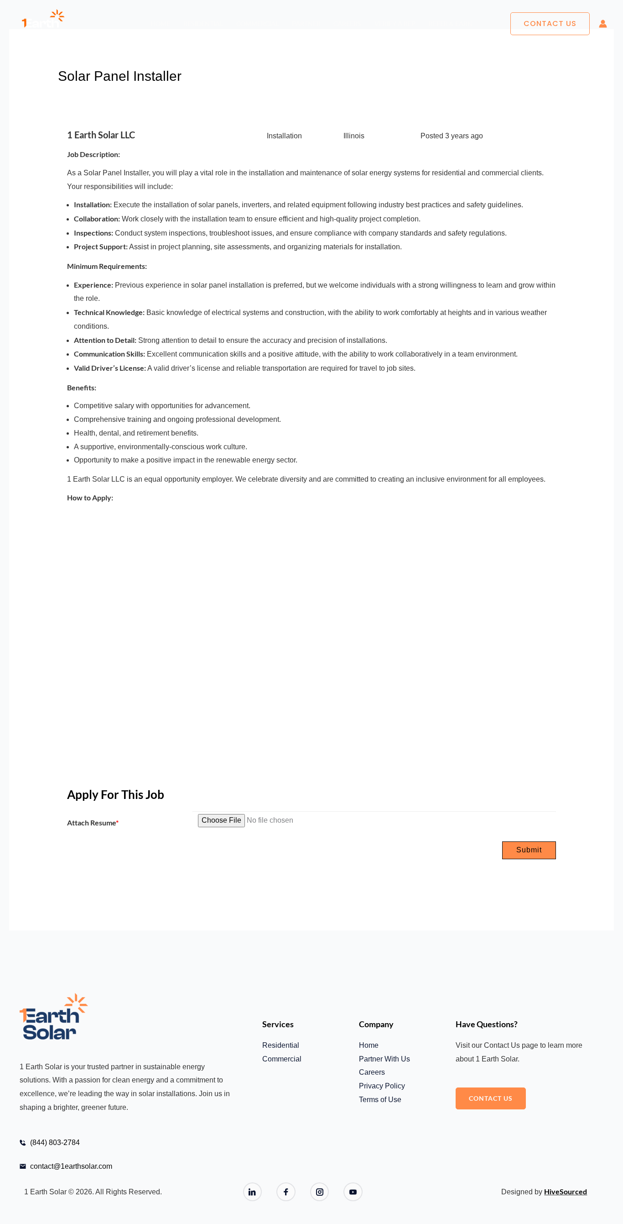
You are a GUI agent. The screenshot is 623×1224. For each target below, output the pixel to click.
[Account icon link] (603, 24)
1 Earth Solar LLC (101, 134)
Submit (529, 850)
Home (160, 23)
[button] (550, 23)
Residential (203, 23)
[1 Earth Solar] (43, 23)
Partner (306, 23)
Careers (347, 23)
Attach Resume (93, 822)
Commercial (257, 23)
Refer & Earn (450, 23)
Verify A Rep (394, 23)
